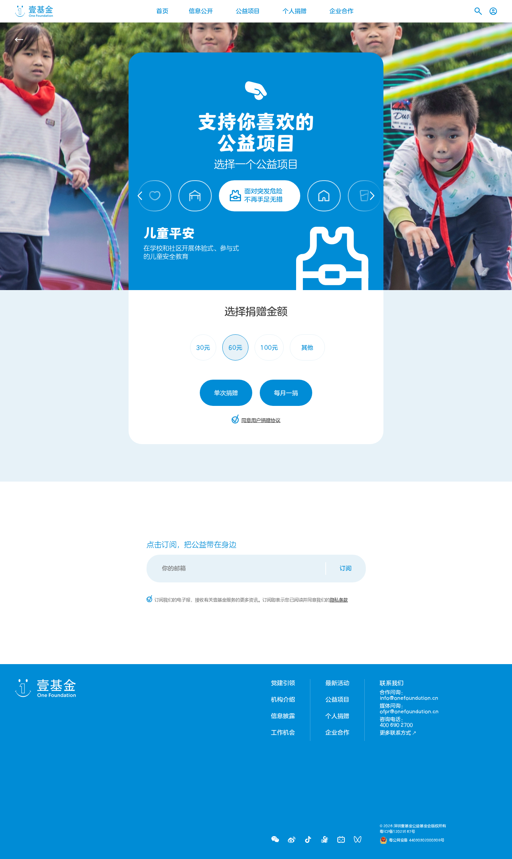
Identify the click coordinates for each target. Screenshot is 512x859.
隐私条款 (339, 600)
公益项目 (248, 11)
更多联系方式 (395, 733)
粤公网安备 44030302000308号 (416, 840)
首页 (162, 11)
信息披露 (283, 716)
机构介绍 (283, 699)
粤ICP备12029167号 (397, 831)
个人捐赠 (295, 11)
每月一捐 (286, 393)
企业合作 (341, 11)
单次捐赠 (226, 393)
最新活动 (337, 683)
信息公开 (201, 11)
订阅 (346, 568)
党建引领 (283, 683)
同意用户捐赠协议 (260, 421)
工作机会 (283, 732)
